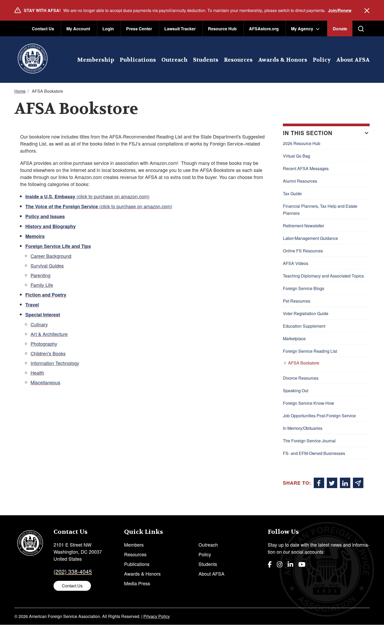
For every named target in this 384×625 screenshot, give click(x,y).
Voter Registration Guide (305, 313)
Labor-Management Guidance (310, 238)
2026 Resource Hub (301, 143)
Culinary (39, 324)
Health (37, 372)
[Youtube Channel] (301, 564)
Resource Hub (222, 29)
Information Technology (55, 363)
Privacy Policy (156, 616)
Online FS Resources (303, 251)
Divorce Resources (300, 378)
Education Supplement (304, 326)
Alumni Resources (300, 181)
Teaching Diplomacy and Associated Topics (323, 276)
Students (205, 59)
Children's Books (48, 353)
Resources (238, 59)
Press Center (139, 29)
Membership (95, 59)
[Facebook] (270, 564)
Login (108, 29)
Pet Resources (296, 301)
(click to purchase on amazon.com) (87, 196)
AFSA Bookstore (303, 363)
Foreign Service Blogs (303, 288)
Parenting (40, 275)
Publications (138, 59)
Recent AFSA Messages (306, 168)
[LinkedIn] (290, 564)
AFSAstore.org (264, 29)
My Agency (302, 29)
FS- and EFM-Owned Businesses (314, 453)
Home (20, 91)
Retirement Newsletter (303, 226)
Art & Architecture (49, 334)
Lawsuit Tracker (180, 29)
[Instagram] (279, 564)
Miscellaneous (45, 382)
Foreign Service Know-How (308, 403)
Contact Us (43, 29)
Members (134, 544)
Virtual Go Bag (296, 156)
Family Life (42, 284)
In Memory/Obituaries (302, 428)
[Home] (32, 60)
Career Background (51, 255)
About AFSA (353, 59)
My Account (78, 29)
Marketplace (294, 338)
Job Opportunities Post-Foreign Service (319, 416)
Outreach (174, 59)
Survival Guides (47, 265)
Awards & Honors (282, 59)
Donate (340, 29)
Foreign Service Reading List (310, 351)
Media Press (137, 583)
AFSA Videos (295, 263)
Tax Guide (292, 193)
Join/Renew (339, 10)
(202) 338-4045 (73, 571)
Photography (44, 343)
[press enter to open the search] (361, 28)
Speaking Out (295, 390)
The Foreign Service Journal (309, 441)
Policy (322, 59)
